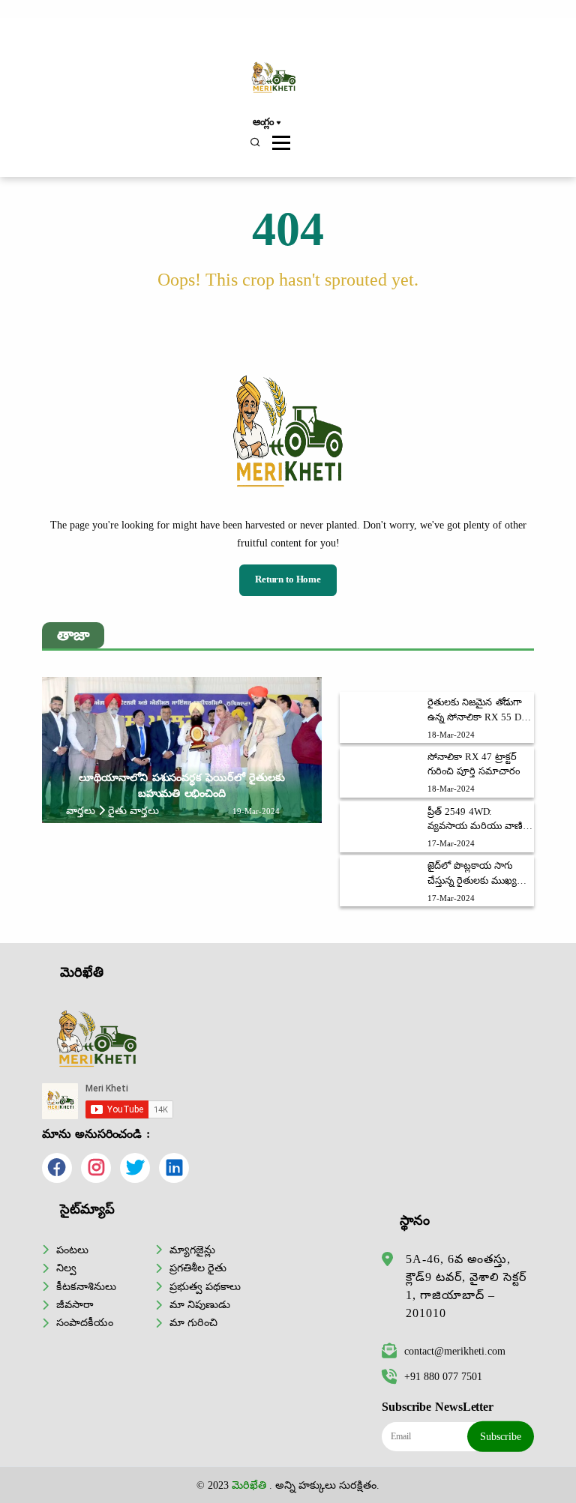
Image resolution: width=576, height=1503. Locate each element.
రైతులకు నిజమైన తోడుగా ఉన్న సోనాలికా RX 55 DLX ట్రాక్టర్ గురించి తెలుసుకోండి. (481, 710)
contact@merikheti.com (455, 1351)
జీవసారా (74, 1304)
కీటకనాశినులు (86, 1286)
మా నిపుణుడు (200, 1304)
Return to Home (288, 579)
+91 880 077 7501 (443, 1376)
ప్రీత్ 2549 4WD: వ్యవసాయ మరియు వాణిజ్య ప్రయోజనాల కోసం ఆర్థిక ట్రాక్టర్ (480, 820)
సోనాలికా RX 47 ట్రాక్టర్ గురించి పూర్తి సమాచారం (473, 764)
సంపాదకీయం (84, 1322)
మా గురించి (194, 1322)
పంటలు (72, 1250)
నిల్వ (66, 1268)
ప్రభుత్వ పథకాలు (205, 1286)
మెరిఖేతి (249, 1485)
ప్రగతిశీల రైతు (198, 1268)
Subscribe (500, 1436)
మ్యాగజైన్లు (192, 1250)
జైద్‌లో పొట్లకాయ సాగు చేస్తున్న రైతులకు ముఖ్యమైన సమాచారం (480, 874)
